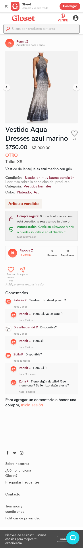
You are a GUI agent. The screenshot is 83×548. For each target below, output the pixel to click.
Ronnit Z (26, 251)
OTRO (11, 155)
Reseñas (52, 255)
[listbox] (41, 87)
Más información (27, 237)
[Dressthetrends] (8, 328)
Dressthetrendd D (26, 327)
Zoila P (18, 354)
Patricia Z (20, 300)
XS (19, 162)
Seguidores (67, 255)
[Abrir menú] (6, 18)
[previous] (6, 87)
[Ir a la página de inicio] (23, 18)
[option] (41, 87)
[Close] (6, 6)
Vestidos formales (37, 186)
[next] (76, 87)
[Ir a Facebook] (7, 452)
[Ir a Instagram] (21, 452)
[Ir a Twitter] (14, 452)
